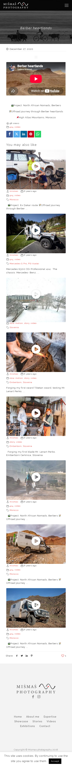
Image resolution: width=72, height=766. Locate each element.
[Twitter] (16, 134)
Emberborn (16, 382)
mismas (14, 191)
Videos (51, 721)
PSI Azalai (33, 263)
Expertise (50, 716)
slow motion (16, 323)
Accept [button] (55, 761)
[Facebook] (9, 134)
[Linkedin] (23, 134)
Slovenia (14, 327)
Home (18, 716)
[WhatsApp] (38, 134)
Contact (44, 726)
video (17, 127)
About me (32, 716)
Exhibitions (27, 726)
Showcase (21, 721)
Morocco (14, 199)
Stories (37, 721)
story (26, 323)
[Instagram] (39, 697)
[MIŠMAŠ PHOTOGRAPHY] (15, 5)
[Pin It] (31, 134)
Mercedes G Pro (18, 263)
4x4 (11, 127)
